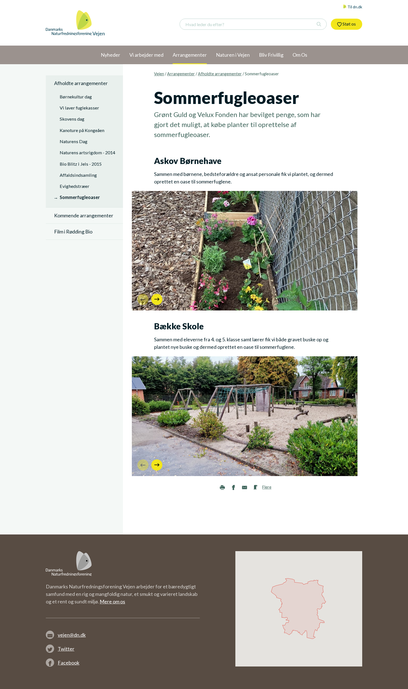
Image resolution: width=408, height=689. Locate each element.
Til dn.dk (354, 6)
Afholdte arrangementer (220, 73)
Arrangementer (181, 73)
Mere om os (112, 601)
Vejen (159, 73)
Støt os (349, 23)
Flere (266, 487)
